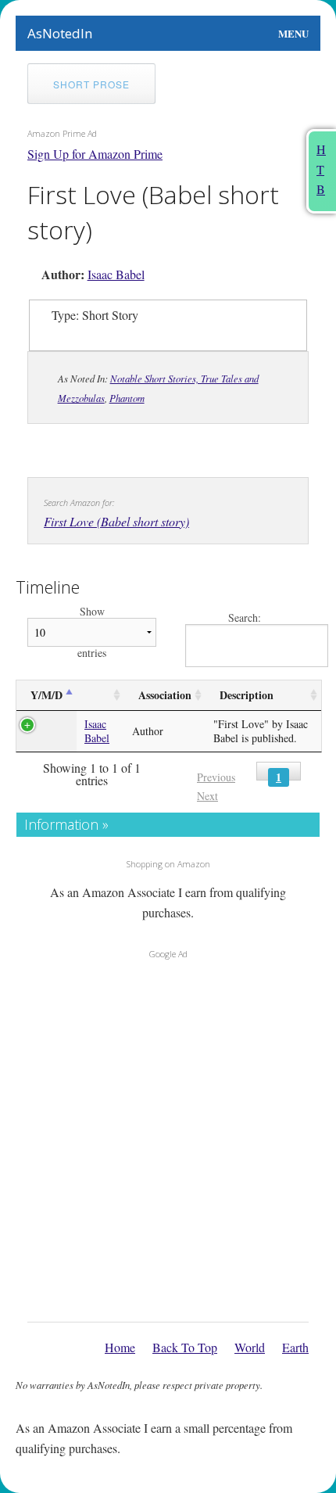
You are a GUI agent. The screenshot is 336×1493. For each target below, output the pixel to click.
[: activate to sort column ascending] (100, 695)
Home (120, 1347)
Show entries (91, 632)
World (249, 1347)
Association (164, 695)
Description (246, 695)
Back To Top (184, 1347)
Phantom (127, 397)
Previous (216, 777)
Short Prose (91, 84)
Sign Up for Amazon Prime (95, 153)
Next (207, 795)
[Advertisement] (168, 1136)
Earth (295, 1347)
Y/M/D (46, 695)
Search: (244, 618)
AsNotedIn (59, 33)
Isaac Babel (116, 274)
